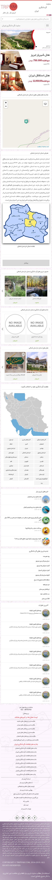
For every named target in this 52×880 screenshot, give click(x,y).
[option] (37, 290)
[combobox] (26, 19)
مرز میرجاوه (46, 584)
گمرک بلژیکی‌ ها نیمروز (43, 565)
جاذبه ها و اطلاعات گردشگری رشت (26, 766)
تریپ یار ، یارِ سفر (9, 12)
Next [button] (2, 290)
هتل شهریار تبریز (40, 55)
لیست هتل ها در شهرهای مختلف (26, 717)
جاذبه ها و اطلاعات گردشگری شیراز (26, 751)
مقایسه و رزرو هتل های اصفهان (26, 736)
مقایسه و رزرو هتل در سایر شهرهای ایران (26, 739)
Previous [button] (49, 290)
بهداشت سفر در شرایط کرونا (33, 529)
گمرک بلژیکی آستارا (43, 570)
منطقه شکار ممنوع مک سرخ (41, 579)
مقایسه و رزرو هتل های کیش (26, 728)
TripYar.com (45, 146)
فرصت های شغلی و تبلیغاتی (26, 786)
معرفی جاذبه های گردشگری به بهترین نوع (26, 793)
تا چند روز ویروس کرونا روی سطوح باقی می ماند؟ (28, 539)
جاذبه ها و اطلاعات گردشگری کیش (26, 770)
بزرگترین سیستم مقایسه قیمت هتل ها (26, 797)
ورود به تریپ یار (26, 808)
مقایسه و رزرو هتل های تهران (26, 724)
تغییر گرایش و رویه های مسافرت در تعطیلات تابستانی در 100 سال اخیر (23, 519)
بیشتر (26, 263)
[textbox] (26, 19)
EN (48, 15)
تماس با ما (26, 801)
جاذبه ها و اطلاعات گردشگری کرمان (26, 763)
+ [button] (6, 102)
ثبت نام (26, 805)
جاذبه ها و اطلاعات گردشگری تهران (26, 759)
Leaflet (39, 146)
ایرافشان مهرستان (44, 589)
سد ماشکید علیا (44, 593)
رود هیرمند (46, 556)
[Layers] (45, 103)
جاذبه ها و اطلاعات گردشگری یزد (26, 774)
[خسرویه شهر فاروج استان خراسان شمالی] (18, 39)
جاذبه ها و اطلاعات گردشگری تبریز (26, 755)
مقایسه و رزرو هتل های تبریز (26, 732)
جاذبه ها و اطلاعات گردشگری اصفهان (26, 748)
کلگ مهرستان (45, 598)
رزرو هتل (26, 713)
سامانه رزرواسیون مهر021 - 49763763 (26, 708)
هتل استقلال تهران (39, 75)
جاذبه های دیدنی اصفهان (34, 497)
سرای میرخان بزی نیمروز (42, 560)
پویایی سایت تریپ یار (26, 790)
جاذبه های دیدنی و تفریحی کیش (32, 508)
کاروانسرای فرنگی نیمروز (42, 575)
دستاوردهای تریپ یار (26, 782)
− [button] (6, 106)
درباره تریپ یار (26, 778)
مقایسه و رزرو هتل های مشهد (26, 721)
